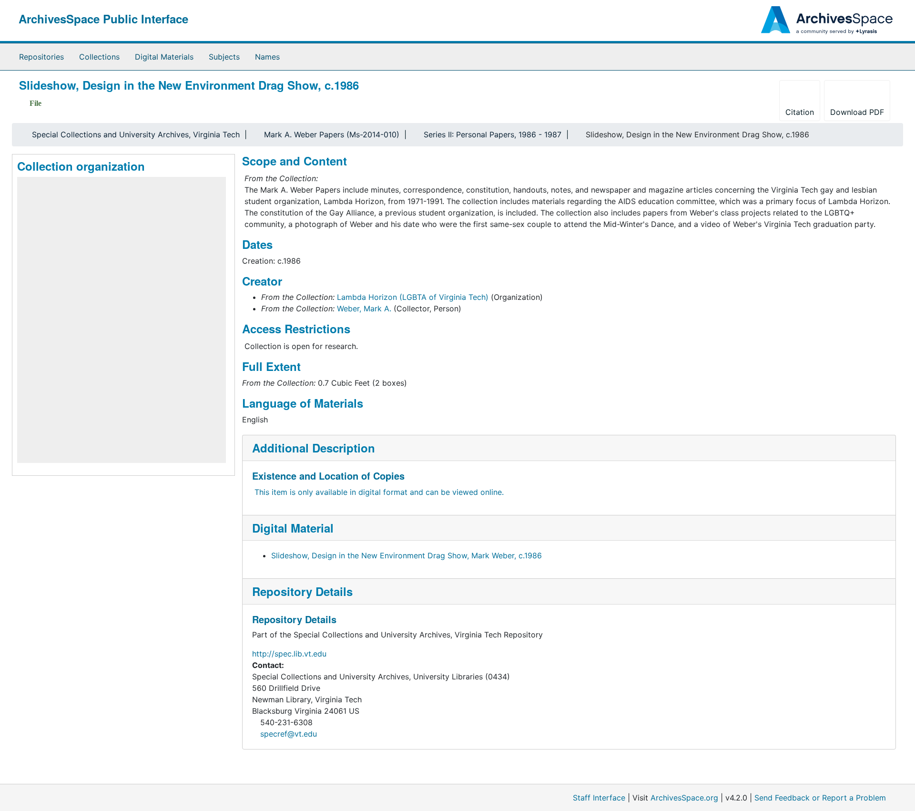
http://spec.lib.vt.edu (289, 653)
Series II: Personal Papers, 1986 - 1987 (492, 134)
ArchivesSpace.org (684, 797)
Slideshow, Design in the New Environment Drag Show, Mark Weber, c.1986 (406, 555)
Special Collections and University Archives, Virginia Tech (136, 134)
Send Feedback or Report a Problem (820, 797)
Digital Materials (164, 57)
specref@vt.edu (288, 734)
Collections (99, 57)
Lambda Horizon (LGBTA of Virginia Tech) (412, 297)
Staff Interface (599, 797)
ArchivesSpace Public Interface (103, 18)
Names (267, 57)
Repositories (41, 57)
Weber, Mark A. (364, 308)
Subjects (224, 57)
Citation (799, 112)
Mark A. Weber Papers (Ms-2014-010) (331, 134)
